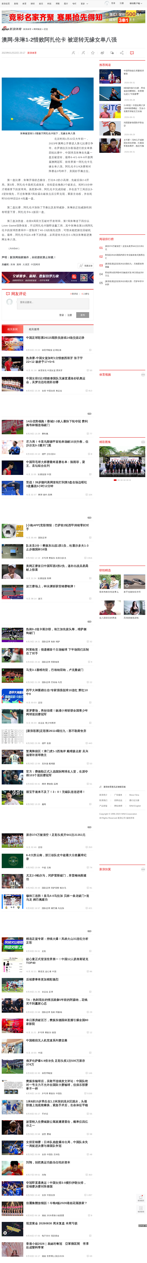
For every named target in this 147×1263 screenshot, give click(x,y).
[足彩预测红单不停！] (73, 17)
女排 (44, 391)
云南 (49, 867)
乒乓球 (45, 558)
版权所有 (130, 818)
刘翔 (44, 1175)
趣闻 (44, 804)
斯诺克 (41, 971)
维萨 (58, 641)
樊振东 (52, 558)
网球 (40, 495)
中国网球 (35, 264)
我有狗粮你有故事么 (109, 592)
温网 (56, 784)
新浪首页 (6, 3)
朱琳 (12, 264)
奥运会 (59, 391)
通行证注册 (134, 800)
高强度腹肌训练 (131, 618)
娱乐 (41, 3)
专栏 (74, 3)
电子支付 (46, 1236)
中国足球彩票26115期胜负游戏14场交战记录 (55, 337)
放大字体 (83, 53)
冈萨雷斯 (55, 888)
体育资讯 (42, 370)
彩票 (49, 743)
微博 (102, 53)
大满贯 (26, 264)
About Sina (134, 795)
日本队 (57, 1154)
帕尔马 (63, 888)
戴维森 (52, 763)
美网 (50, 495)
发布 (82, 315)
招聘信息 (118, 800)
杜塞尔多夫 (61, 558)
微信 (112, 53)
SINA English (135, 806)
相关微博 (34, 329)
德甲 (44, 454)
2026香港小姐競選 (55, 1215)
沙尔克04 (51, 454)
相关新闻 (12, 329)
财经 (33, 3)
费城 (49, 1134)
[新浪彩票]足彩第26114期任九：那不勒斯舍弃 (56, 730)
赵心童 (48, 971)
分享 (121, 53)
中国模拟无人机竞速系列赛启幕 (46, 1040)
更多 (83, 3)
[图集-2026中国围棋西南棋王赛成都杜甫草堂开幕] (122, 462)
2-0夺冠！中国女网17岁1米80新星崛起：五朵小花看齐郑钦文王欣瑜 (134, 108)
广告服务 (118, 795)
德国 (54, 1032)
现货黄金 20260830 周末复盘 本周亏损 (52, 1223)
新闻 (16, 3)
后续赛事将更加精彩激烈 (42, 979)
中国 (49, 474)
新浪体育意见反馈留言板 (115, 787)
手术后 (45, 1114)
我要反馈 (88, 266)
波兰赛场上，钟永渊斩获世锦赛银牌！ (51, 586)
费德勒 (50, 784)
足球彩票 (57, 350)
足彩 (40, 702)
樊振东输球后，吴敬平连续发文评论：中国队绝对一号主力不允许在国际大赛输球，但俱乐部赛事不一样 (57, 1084)
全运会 (41, 723)
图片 (66, 3)
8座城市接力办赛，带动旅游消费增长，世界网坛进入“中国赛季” (134, 91)
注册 (122, 3)
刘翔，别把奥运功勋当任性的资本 (48, 1162)
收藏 (92, 53)
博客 (58, 3)
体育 (24, 3)
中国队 (59, 1093)
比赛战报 (42, 474)
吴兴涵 (45, 763)
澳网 (19, 264)
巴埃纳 (54, 682)
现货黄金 (55, 1236)
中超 (44, 867)
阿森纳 (59, 1012)
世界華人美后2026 (55, 1256)
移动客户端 (135, 3)
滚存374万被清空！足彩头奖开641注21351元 (56, 834)
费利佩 (45, 434)
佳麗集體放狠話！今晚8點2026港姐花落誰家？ (56, 1203)
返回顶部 (141, 1220)
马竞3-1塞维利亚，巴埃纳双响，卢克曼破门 (55, 669)
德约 (45, 495)
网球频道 (38, 29)
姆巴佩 (54, 908)
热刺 (53, 641)
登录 (61, 315)
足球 (51, 992)
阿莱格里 (55, 662)
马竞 (60, 682)
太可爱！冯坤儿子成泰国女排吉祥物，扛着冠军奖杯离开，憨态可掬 (134, 143)
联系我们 (103, 800)
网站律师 (118, 806)
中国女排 (51, 391)
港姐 (44, 1215)
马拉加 (61, 908)
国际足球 (42, 537)
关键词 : (6, 264)
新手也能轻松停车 (132, 592)
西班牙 (59, 370)
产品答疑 (103, 806)
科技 (49, 3)
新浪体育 (27, 29)
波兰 (40, 598)
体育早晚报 (47, 350)
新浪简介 (103, 795)
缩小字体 (73, 53)
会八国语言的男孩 (108, 618)
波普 (44, 1134)
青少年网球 (50, 723)
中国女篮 (51, 370)
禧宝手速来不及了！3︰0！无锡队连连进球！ (55, 791)
